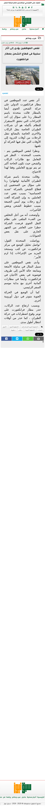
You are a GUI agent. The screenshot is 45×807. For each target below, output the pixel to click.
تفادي (20, 330)
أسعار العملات (22, 611)
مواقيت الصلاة (22, 737)
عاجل (24, 29)
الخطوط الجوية (14, 327)
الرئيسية (40, 797)
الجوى (4, 327)
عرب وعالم (14, 29)
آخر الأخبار (22, 364)
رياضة (4, 29)
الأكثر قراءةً (22, 552)
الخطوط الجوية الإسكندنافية (30, 327)
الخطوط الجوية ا (29, 330)
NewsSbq (35, 776)
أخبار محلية (34, 29)
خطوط (13, 330)
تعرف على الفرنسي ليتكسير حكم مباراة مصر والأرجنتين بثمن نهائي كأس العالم (22, 5)
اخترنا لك (22, 469)
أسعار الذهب (22, 655)
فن (4, 797)
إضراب (40, 330)
